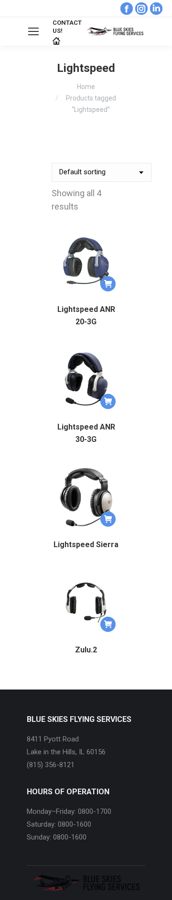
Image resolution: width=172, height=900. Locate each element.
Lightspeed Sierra (86, 544)
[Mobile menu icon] (33, 31)
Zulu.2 (86, 649)
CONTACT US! (67, 26)
